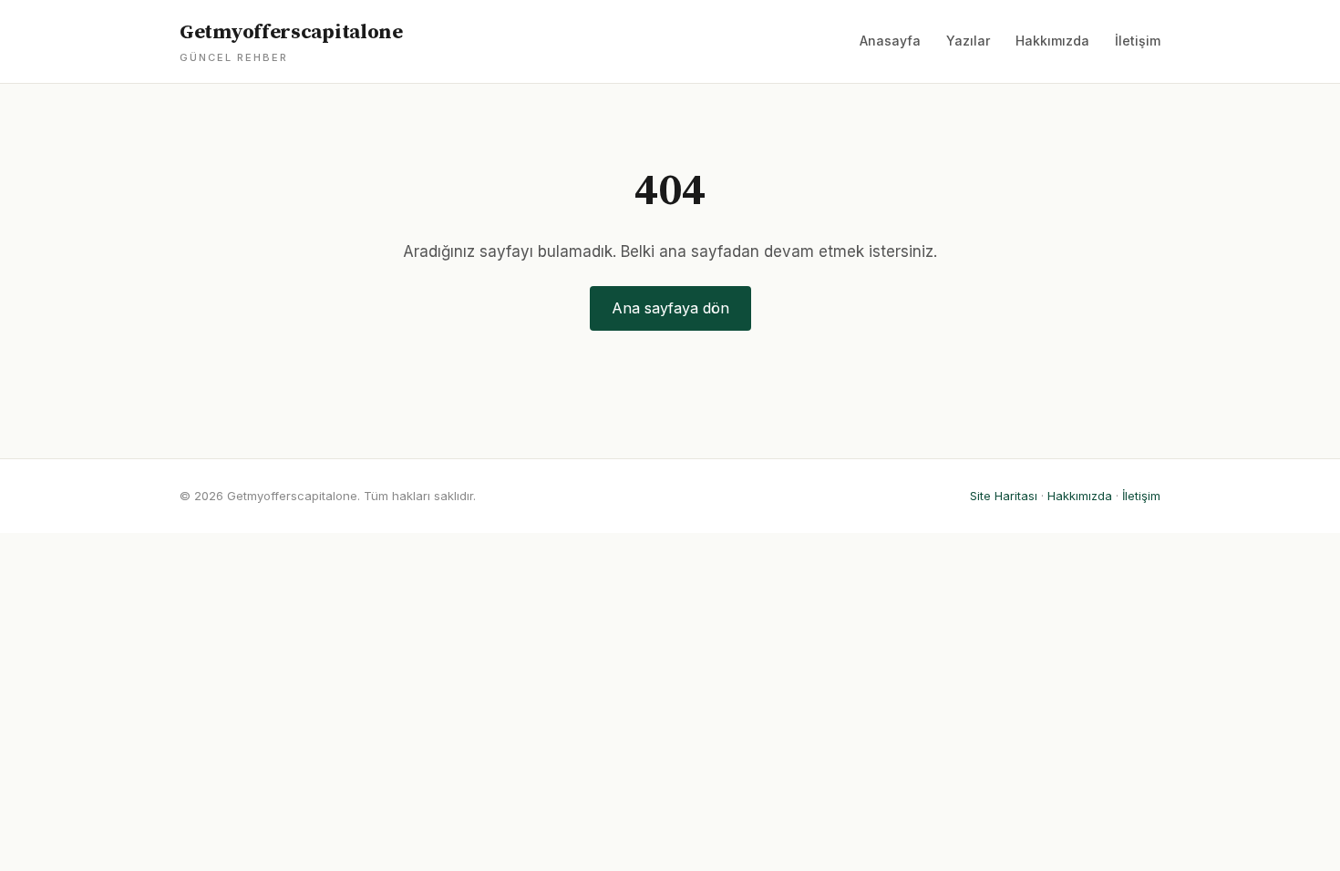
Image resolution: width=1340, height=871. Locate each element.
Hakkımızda (1052, 40)
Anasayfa (890, 40)
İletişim (1137, 40)
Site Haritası (1003, 495)
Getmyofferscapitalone (291, 42)
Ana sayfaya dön (670, 308)
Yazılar (968, 40)
